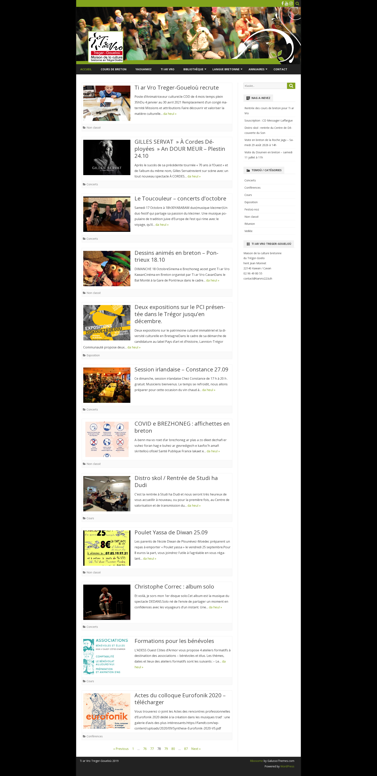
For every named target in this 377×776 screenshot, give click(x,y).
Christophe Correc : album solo (174, 586)
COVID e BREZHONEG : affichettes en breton (182, 427)
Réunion (249, 224)
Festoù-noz (251, 209)
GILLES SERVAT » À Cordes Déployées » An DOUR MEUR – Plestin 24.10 (180, 148)
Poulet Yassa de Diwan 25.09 (171, 532)
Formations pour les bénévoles (174, 640)
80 (173, 749)
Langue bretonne (226, 69)
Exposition (93, 355)
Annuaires (256, 69)
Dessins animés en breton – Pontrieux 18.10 (176, 256)
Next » (196, 749)
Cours (90, 518)
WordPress (287, 766)
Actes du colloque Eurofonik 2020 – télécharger (180, 698)
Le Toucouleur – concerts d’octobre (180, 198)
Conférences (95, 736)
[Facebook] (282, 3)
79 (166, 749)
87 (186, 749)
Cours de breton (113, 69)
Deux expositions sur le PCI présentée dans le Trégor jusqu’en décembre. (180, 314)
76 (145, 749)
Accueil (86, 69)
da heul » (170, 114)
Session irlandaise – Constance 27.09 (181, 369)
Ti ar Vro (167, 69)
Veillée (248, 231)
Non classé (94, 127)
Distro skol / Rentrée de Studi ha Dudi (176, 481)
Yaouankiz (143, 69)
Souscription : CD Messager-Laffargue (268, 120)
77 (152, 749)
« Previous (121, 749)
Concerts (92, 184)
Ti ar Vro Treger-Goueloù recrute (177, 87)
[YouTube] (286, 3)
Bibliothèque (193, 69)
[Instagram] (291, 3)
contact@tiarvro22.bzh (257, 278)
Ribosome (256, 761)
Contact (280, 69)
